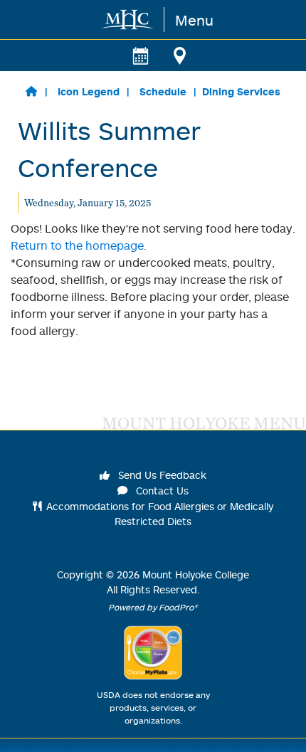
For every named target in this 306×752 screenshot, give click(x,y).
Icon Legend (89, 91)
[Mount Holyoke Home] (128, 19)
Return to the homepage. (79, 245)
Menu (194, 19)
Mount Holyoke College (195, 574)
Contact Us (161, 490)
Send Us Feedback (160, 475)
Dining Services (241, 91)
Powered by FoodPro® (153, 607)
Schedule (162, 91)
